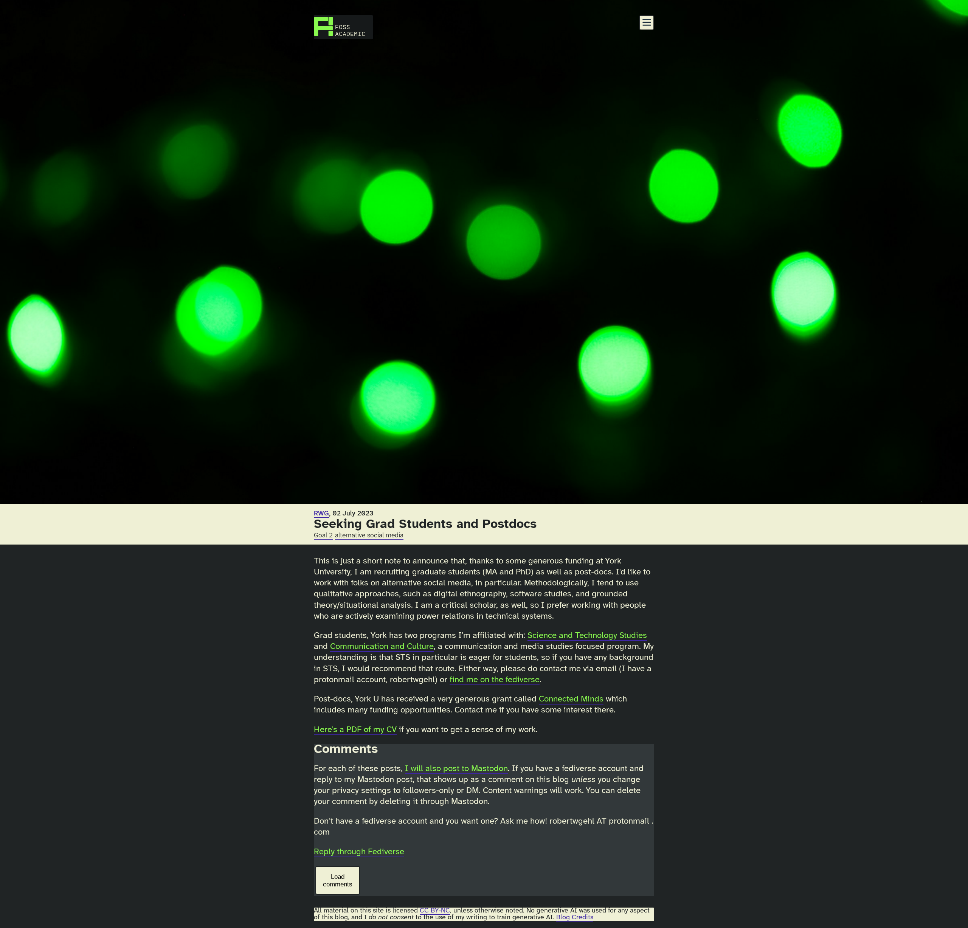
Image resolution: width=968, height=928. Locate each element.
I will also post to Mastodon (456, 768)
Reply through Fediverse (359, 852)
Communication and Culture (382, 646)
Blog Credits (574, 917)
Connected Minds (571, 699)
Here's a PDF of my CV (355, 729)
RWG (321, 513)
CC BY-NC (435, 910)
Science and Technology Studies (587, 635)
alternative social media (369, 535)
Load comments (337, 880)
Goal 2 (323, 535)
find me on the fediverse (495, 679)
